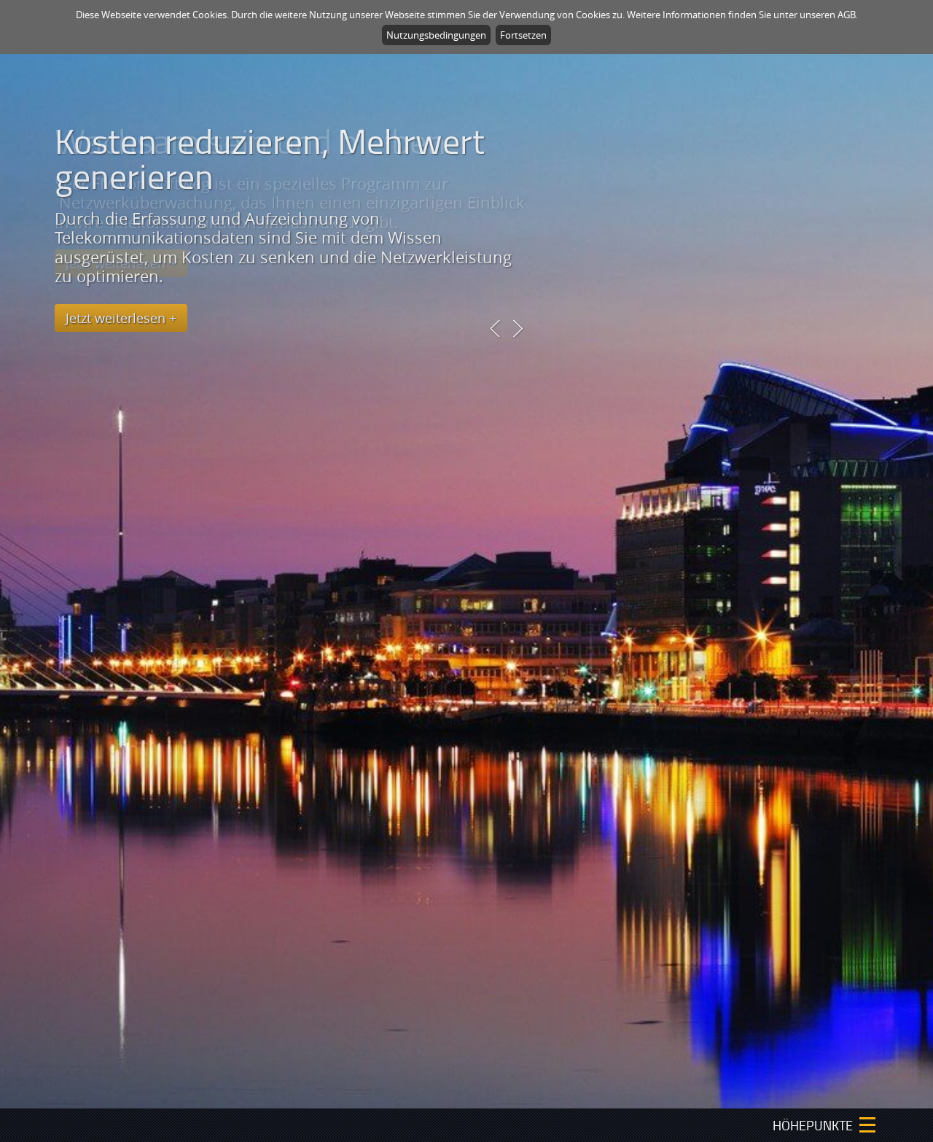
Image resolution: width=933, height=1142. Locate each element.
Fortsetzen (523, 35)
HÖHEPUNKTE (813, 1125)
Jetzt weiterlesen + (121, 318)
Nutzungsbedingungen (436, 35)
